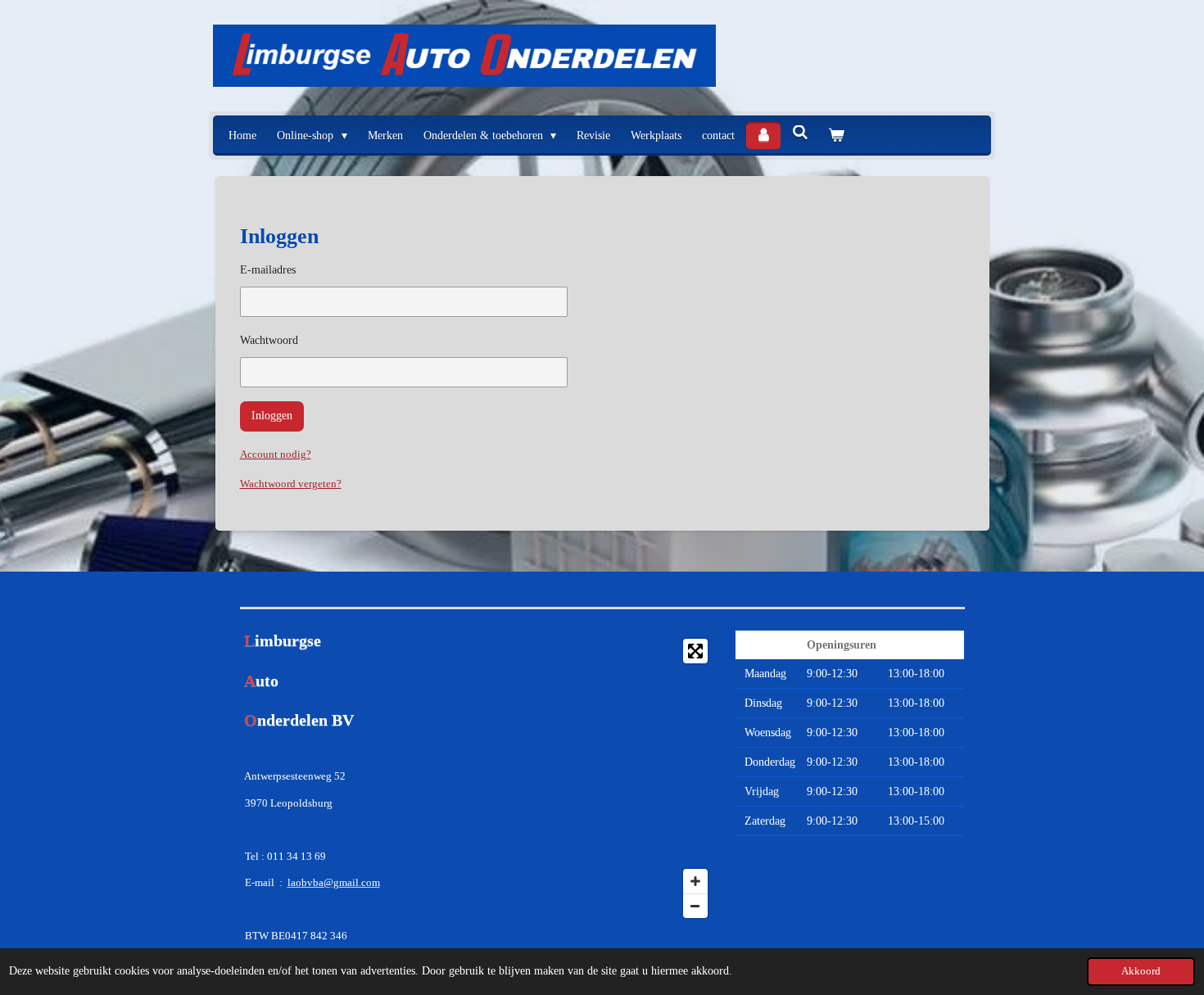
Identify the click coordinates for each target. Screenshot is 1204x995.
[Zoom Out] (695, 905)
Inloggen (271, 415)
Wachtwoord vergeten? (291, 483)
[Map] (601, 778)
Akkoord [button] (1141, 971)
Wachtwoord (269, 340)
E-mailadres (268, 270)
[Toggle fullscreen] (695, 651)
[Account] (763, 135)
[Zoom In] (695, 881)
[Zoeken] (800, 133)
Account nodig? (275, 454)
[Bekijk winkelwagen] (836, 135)
